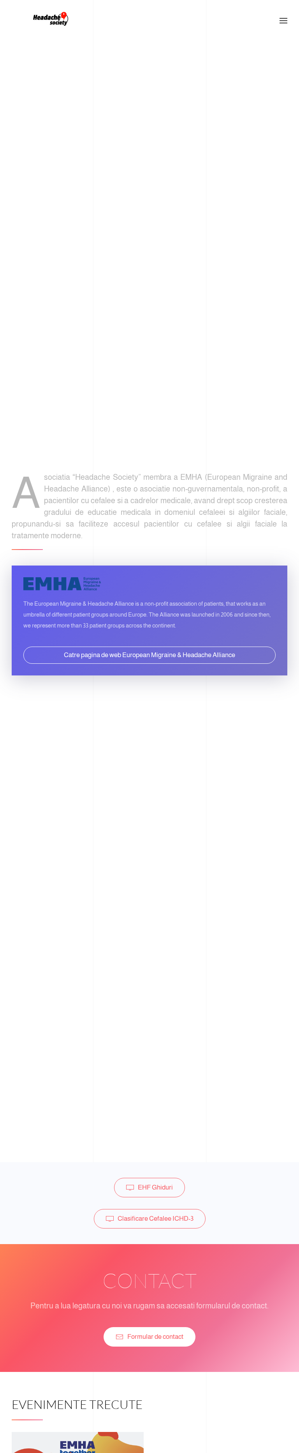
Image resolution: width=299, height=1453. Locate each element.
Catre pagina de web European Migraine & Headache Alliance (149, 655)
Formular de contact (155, 1336)
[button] (283, 20)
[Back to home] (51, 20)
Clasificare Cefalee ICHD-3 (155, 1218)
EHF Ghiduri (155, 1187)
